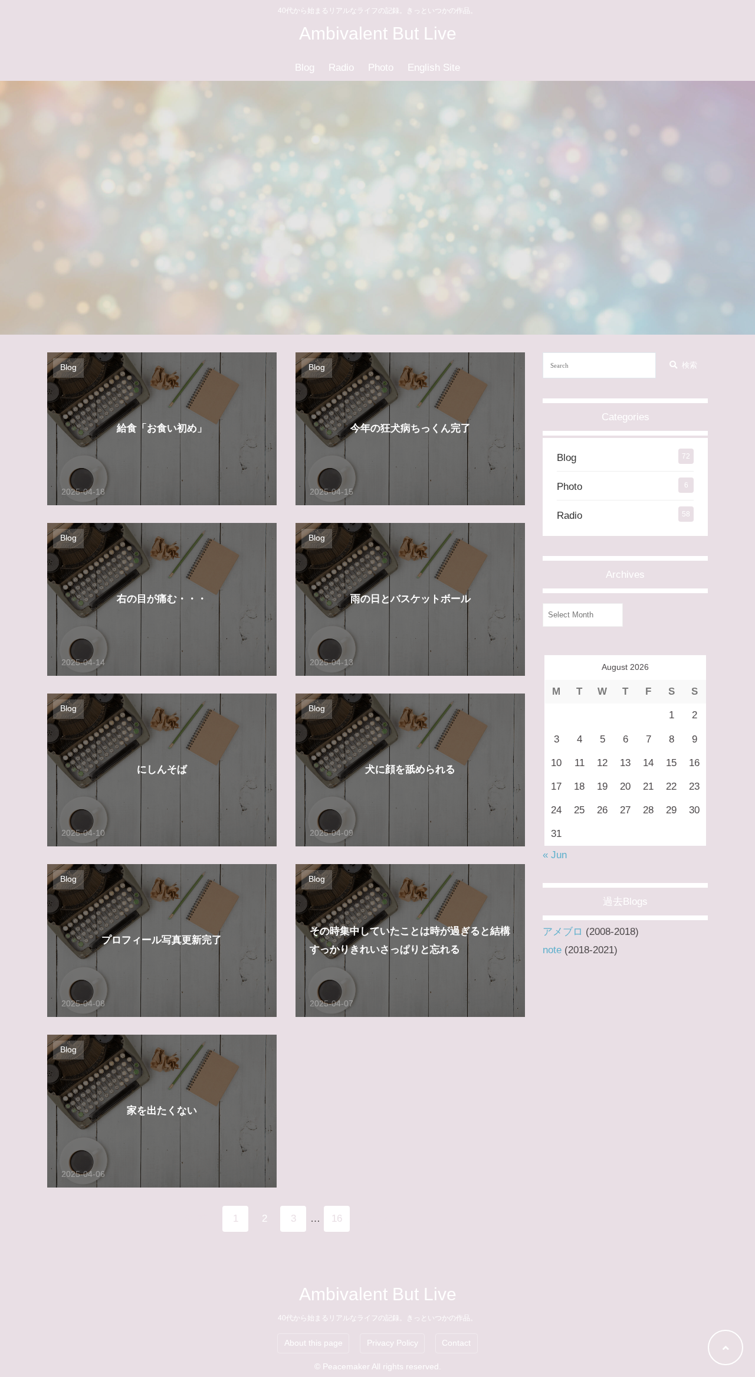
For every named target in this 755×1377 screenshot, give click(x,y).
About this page (313, 1343)
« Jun (555, 855)
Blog (304, 67)
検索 (689, 365)
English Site (434, 67)
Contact (456, 1343)
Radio (341, 67)
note (552, 950)
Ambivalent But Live (378, 33)
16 (336, 1218)
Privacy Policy (392, 1343)
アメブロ (563, 931)
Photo (380, 67)
